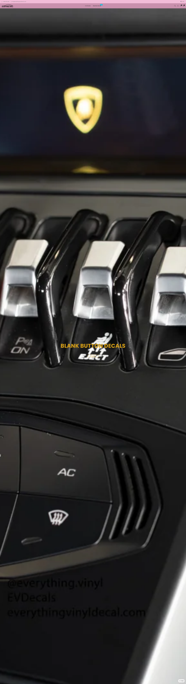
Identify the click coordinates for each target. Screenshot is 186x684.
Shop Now (93, 356)
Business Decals (97, 6)
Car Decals (88, 6)
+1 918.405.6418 (5, 1)
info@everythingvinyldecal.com (19, 1)
